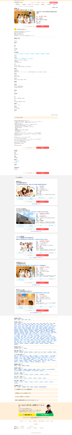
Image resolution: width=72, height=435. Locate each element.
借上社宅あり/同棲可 (35, 370)
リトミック (20, 359)
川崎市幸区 (21, 331)
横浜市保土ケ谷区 (31, 329)
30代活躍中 (20, 360)
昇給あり (43, 361)
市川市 (25, 339)
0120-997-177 (35, 417)
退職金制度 (30, 369)
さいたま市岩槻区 (17, 336)
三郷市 (19, 338)
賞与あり (49, 360)
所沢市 (35, 336)
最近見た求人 (43, 2)
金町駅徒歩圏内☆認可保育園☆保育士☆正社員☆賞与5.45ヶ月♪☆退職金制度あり (31, 265)
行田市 (32, 336)
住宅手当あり (54, 360)
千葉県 (26, 319)
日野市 (55, 325)
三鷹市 (31, 325)
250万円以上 (47, 374)
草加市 (15, 337)
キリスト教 (16, 359)
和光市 (38, 337)
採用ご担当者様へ (38, 2)
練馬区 (45, 324)
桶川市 (45, 337)
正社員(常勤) (16, 348)
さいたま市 (24, 342)
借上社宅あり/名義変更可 (18, 370)
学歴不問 (41, 359)
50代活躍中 (30, 360)
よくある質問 (49, 4)
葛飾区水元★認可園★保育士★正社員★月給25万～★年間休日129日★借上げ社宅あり (32, 239)
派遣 (14, 43)
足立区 (49, 324)
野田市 (39, 339)
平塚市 (31, 332)
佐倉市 (45, 339)
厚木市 (55, 332)
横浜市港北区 (48, 329)
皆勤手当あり (16, 75)
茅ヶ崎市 (45, 332)
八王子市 (19, 325)
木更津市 (31, 339)
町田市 (44, 325)
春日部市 (46, 336)
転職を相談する (27, 414)
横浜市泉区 (40, 330)
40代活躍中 (25, 360)
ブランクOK (37, 359)
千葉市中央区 (38, 342)
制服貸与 (34, 369)
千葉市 (21, 339)
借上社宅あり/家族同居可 (27, 370)
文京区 (37, 323)
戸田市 (25, 337)
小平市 (51, 325)
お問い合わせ (33, 2)
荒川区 (39, 324)
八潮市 (55, 337)
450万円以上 (26, 374)
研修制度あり (20, 369)
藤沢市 (37, 332)
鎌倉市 (34, 332)
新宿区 (34, 323)
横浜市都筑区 (51, 330)
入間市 (28, 337)
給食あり (15, 369)
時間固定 (15, 365)
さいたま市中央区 (23, 335)
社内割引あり (42, 370)
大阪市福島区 (32, 343)
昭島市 (37, 325)
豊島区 (33, 324)
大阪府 (29, 319)
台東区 (41, 323)
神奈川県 (19, 319)
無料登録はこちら (54, 2)
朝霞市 (31, 337)
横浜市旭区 (21, 330)
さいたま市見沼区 (17, 335)
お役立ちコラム (55, 4)
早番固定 (19, 365)
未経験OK (32, 359)
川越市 (22, 336)
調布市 (41, 325)
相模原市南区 (22, 332)
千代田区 (24, 323)
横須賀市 (27, 332)
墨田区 (44, 323)
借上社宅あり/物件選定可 (51, 369)
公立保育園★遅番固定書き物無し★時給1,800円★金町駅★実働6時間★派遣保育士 (31, 184)
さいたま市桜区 (30, 335)
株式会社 (21, 358)
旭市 (51, 339)
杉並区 (29, 324)
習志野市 (55, 339)
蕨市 (21, 337)
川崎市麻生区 (48, 331)
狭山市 (50, 336)
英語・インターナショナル (45, 358)
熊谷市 (25, 336)
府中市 (34, 325)
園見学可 (39, 360)
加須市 (39, 336)
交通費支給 (25, 369)
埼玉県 (23, 319)
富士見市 (15, 338)
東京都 (15, 319)
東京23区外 (20, 323)
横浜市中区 (20, 329)
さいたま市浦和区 (36, 335)
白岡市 (37, 338)
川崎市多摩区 (37, 331)
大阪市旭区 (36, 343)
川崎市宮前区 (42, 331)
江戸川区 (15, 325)
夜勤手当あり (16, 361)
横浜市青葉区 (46, 330)
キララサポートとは (30, 4)
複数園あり (29, 358)
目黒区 (54, 323)
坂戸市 (23, 338)
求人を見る (42, 201)
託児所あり (38, 369)
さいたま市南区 (42, 335)
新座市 (41, 337)
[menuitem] (17, 4)
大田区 (15, 324)
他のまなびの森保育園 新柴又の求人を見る (36, 312)
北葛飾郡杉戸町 (16, 339)
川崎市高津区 (32, 331)
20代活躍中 (16, 360)
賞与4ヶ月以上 (44, 360)
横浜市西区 (16, 329)
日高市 (26, 338)
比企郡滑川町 (53, 338)
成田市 (42, 339)
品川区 (51, 323)
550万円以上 (16, 374)
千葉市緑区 (21, 343)
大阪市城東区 (46, 343)
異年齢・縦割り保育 (27, 359)
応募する (42, 26)
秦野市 (52, 332)
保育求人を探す (18, 4)
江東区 (47, 323)
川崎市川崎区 (16, 331)
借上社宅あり (44, 369)
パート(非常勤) (24, 348)
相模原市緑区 (53, 331)
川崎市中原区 (26, 331)
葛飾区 (52, 324)
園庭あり (25, 358)
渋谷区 (23, 324)
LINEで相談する (45, 414)
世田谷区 (19, 324)
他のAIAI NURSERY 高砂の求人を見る (36, 231)
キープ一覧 (47, 2)
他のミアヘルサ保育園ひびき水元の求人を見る (36, 257)
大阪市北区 (16, 344)
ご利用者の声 (42, 4)
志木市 (35, 337)
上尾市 (53, 336)
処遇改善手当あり (38, 361)
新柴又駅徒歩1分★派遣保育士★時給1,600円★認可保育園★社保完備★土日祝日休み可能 (32, 292)
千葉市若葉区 (44, 342)
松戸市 (35, 339)
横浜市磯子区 (37, 329)
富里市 (15, 342)
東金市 (49, 339)
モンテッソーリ (53, 358)
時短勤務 (27, 365)
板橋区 (42, 324)
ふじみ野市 (33, 338)
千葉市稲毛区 (16, 343)
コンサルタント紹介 (36, 4)
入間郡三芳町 (48, 338)
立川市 (23, 325)
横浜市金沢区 (42, 329)
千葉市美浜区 (33, 342)
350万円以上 (37, 374)
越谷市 (19, 337)
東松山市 (42, 336)
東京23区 (15, 323)
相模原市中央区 (16, 332)
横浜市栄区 (36, 330)
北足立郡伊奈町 (42, 338)
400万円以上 (31, 374)
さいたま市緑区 (48, 335)
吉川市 (29, 338)
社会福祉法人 (16, 358)
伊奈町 (29, 342)
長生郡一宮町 (20, 342)
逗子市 (49, 332)
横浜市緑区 (26, 330)
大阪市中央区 (52, 343)
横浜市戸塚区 (53, 329)
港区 (31, 323)
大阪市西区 (41, 343)
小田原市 (41, 332)
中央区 (28, 323)
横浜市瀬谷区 (31, 330)
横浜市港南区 (16, 330)
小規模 (39, 358)
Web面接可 (35, 360)
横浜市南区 (25, 329)
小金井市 (47, 325)
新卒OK (45, 359)
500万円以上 (21, 374)
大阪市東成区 (26, 343)
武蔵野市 (27, 325)
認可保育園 (15, 162)
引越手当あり (22, 361)
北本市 (51, 337)
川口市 (29, 336)
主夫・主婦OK (50, 359)
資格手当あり (32, 361)
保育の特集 (24, 4)
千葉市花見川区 (49, 342)
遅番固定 (23, 365)
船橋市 (28, 339)
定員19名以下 (34, 358)
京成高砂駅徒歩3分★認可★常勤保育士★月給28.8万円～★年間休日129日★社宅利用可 (32, 211)
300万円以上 (42, 374)
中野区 (26, 324)
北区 (35, 324)
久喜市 (48, 337)
